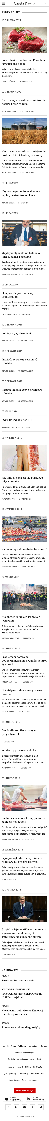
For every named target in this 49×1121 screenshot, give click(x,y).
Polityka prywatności (24, 1053)
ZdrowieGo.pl (23, 1074)
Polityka (5, 976)
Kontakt (5, 1046)
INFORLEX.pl (37, 1067)
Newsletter (35, 1074)
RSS (39, 1059)
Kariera (44, 1046)
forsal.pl (20, 1067)
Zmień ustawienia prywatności (21, 1059)
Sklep (43, 1074)
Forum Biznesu (14, 1080)
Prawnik (5, 1006)
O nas (13, 1046)
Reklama (22, 1046)
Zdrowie (5, 1023)
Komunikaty (33, 1046)
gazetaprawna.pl (10, 1074)
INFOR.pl (28, 1067)
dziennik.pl (11, 1067)
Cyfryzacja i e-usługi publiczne (16, 989)
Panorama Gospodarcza (31, 1080)
